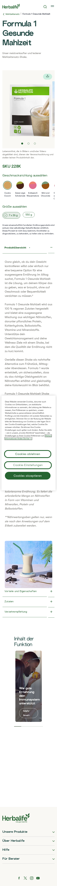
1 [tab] (17, 726)
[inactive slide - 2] (28, 143)
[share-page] (47, 77)
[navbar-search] (45, 6)
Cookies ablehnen (27, 454)
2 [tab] (24, 726)
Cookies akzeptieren (28, 475)
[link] (53, 6)
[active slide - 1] (22, 143)
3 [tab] (32, 726)
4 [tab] (39, 726)
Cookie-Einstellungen (28, 465)
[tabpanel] (28, 686)
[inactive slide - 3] (35, 143)
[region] (28, 443)
